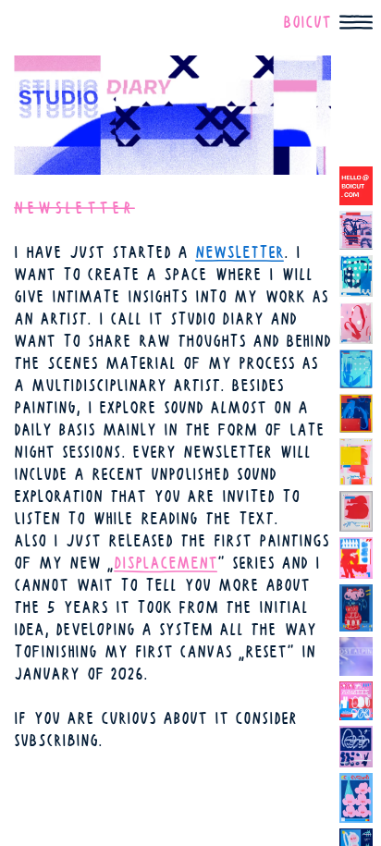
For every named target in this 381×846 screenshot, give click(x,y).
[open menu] (356, 22)
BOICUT (307, 22)
